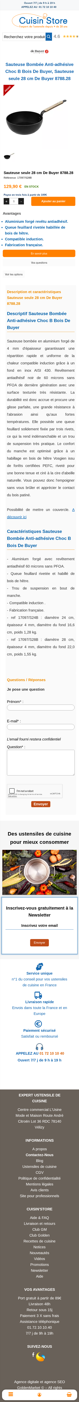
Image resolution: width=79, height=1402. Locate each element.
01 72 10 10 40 (40, 1053)
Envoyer (39, 942)
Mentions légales (39, 1184)
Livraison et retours (39, 1224)
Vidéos (39, 1259)
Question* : (16, 747)
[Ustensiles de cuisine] (39, 19)
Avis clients (39, 1190)
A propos (39, 1149)
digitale (33, 1382)
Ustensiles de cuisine (39, 1167)
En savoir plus (39, 253)
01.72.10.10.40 (39, 1327)
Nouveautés (39, 1253)
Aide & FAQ (39, 1218)
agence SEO (54, 1382)
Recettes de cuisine (39, 1241)
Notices (39, 1247)
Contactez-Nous (39, 1155)
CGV (40, 1172)
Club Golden (39, 1235)
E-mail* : (14, 721)
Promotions (39, 1265)
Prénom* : (15, 702)
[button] (49, 37)
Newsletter (39, 1270)
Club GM (39, 1229)
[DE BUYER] (39, 55)
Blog (39, 1161)
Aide (39, 1276)
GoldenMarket (29, 1388)
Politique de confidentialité (39, 1178)
